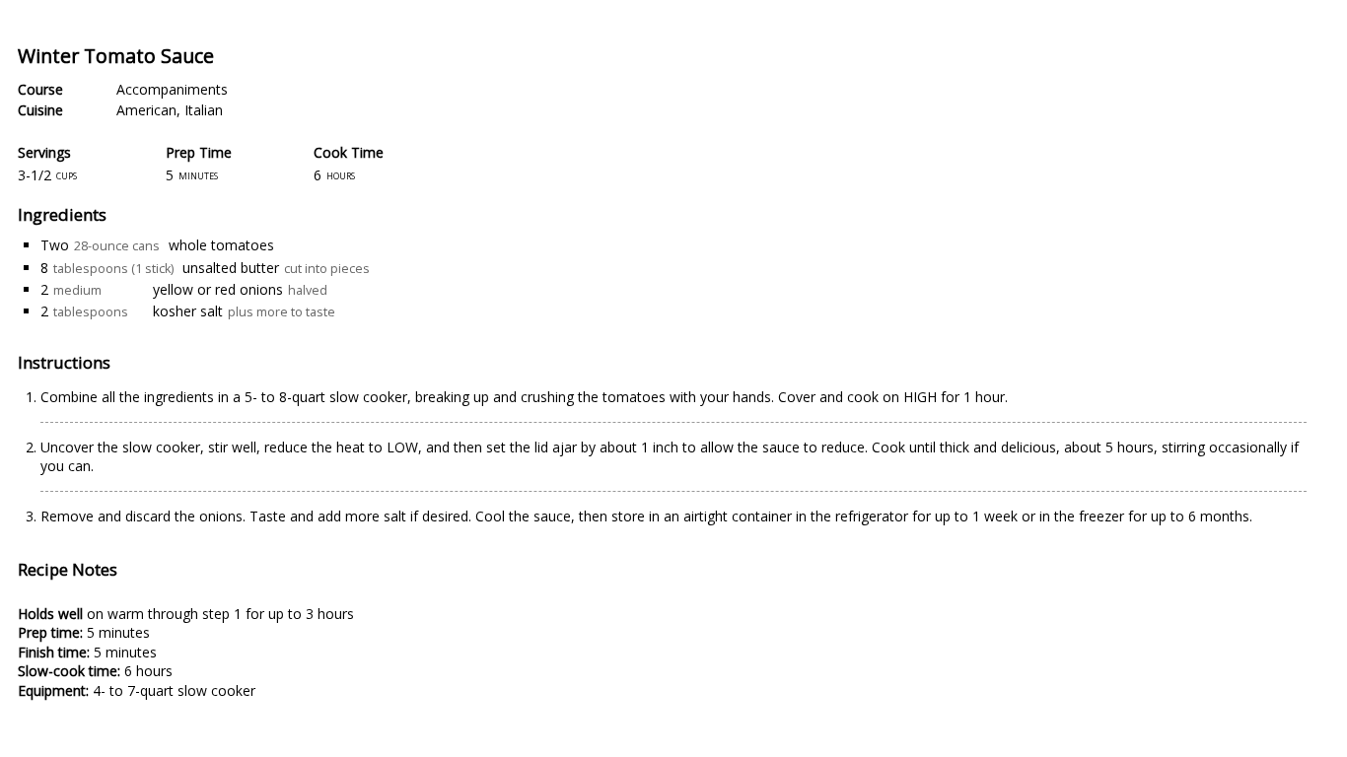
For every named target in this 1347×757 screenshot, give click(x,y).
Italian (203, 110)
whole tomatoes (221, 245)
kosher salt (188, 311)
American (146, 110)
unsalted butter (230, 267)
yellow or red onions (218, 289)
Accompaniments (172, 89)
